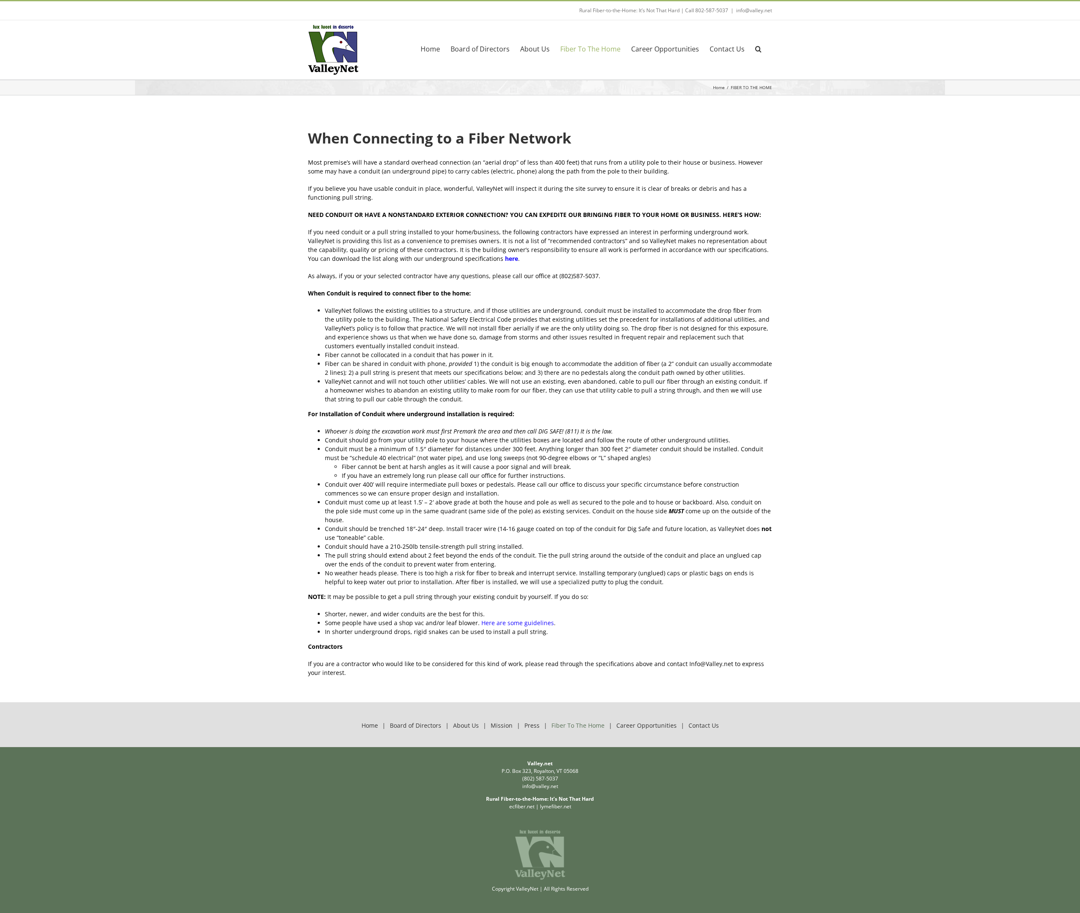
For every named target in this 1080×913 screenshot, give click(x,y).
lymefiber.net (555, 806)
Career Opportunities (646, 725)
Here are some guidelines (517, 623)
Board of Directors (415, 725)
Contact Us (703, 725)
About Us (466, 725)
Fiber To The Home (578, 725)
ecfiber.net (522, 806)
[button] (758, 48)
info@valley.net (754, 10)
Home (370, 725)
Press (532, 725)
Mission (502, 725)
